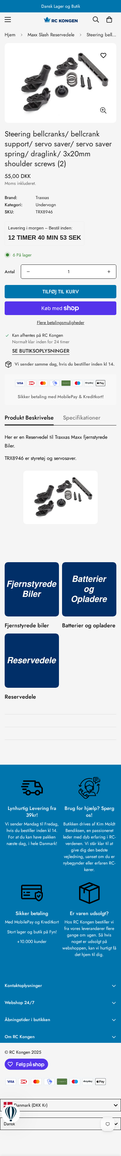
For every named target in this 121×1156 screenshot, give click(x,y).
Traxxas (42, 197)
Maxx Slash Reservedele (51, 34)
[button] (109, 19)
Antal (10, 272)
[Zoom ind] (103, 110)
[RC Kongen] (60, 19)
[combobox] (60, 1105)
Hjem (10, 34)
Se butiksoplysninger (40, 350)
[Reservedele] (32, 661)
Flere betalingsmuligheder (60, 322)
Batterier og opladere (88, 625)
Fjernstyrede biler (27, 625)
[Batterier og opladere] (89, 589)
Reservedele (20, 697)
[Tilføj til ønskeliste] (103, 56)
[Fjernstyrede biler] (32, 589)
